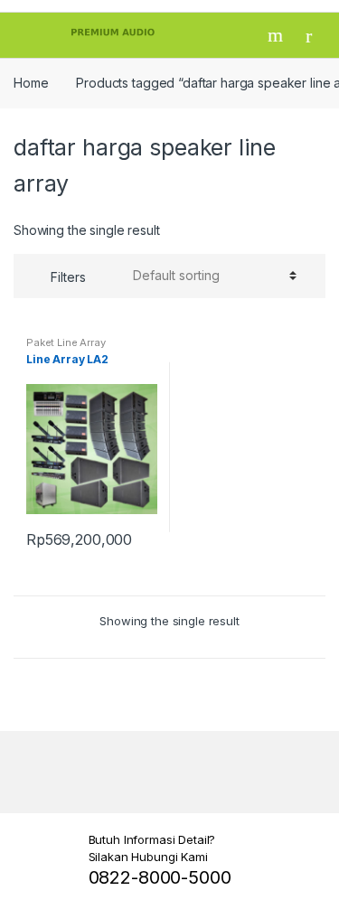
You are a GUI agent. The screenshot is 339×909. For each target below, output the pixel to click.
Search (277, 35)
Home (31, 82)
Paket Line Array (66, 342)
